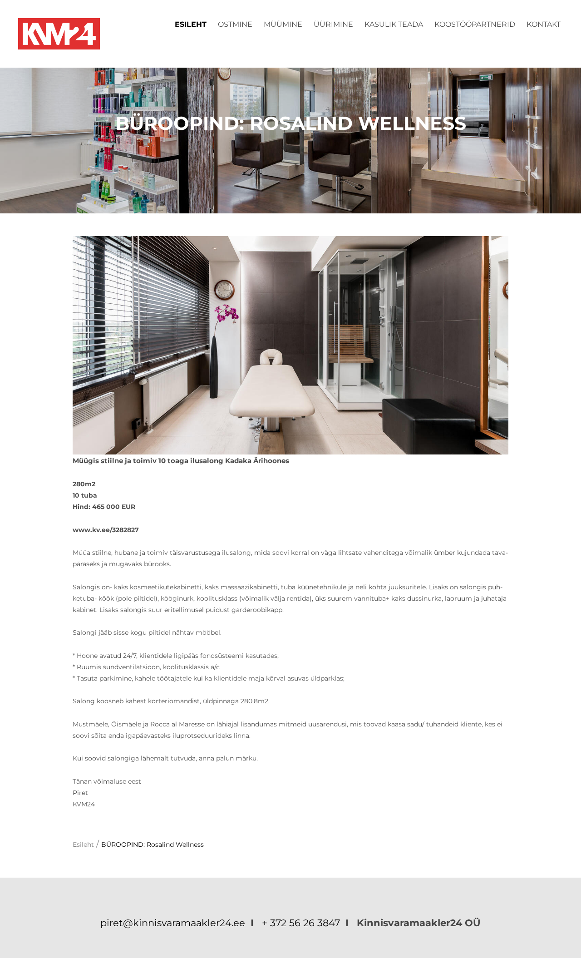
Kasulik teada (393, 24)
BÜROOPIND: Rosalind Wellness (152, 844)
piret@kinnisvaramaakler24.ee (174, 922)
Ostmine (235, 24)
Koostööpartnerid (474, 24)
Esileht (191, 24)
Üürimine (333, 24)
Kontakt (544, 24)
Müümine (283, 24)
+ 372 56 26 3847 (301, 922)
